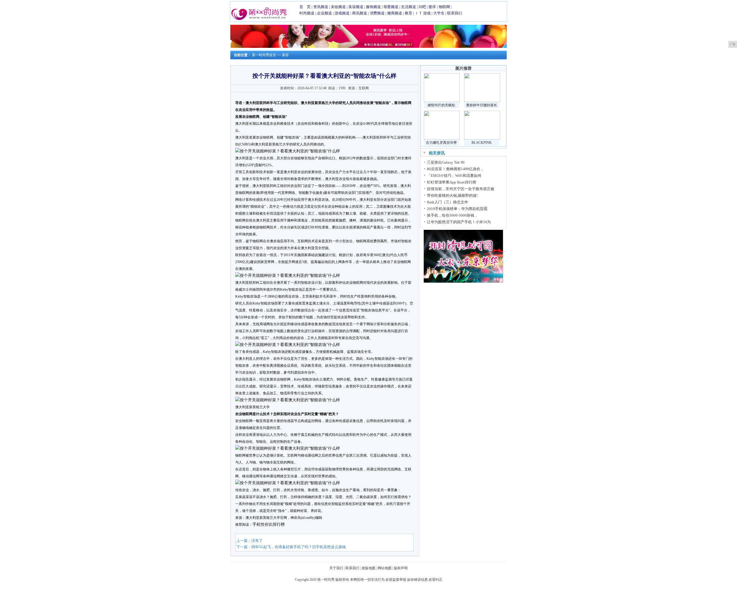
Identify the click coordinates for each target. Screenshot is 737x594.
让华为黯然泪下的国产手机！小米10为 (459, 222)
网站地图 (385, 568)
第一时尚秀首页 (264, 55)
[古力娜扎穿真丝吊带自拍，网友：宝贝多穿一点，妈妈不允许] (442, 138)
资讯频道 (320, 7)
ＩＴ (418, 13)
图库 (432, 7)
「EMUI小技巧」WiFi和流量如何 (454, 175)
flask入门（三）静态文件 (447, 202)
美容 (285, 55)
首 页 (305, 7)
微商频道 (394, 13)
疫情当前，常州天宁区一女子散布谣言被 (460, 189)
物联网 (444, 7)
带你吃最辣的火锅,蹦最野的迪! (452, 195)
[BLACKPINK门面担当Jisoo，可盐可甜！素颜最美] (482, 138)
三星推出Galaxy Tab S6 (446, 162)
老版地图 (368, 568)
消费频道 (377, 13)
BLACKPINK (482, 143)
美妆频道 (338, 7)
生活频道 (408, 7)
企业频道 (324, 13)
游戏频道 (342, 13)
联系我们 (454, 13)
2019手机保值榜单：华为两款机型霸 (457, 209)
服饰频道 (373, 7)
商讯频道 (359, 13)
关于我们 (336, 568)
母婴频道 (390, 7)
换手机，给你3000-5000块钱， (452, 215)
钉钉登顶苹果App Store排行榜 (451, 182)
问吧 (422, 7)
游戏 (427, 13)
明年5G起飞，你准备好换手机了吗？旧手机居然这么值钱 (298, 547)
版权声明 (401, 568)
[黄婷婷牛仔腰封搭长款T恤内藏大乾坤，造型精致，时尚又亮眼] (482, 101)
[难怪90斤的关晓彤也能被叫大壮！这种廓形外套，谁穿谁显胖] (442, 101)
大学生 (439, 13)
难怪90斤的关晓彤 (441, 105)
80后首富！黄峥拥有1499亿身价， (455, 169)
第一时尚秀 (326, 580)
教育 (408, 13)
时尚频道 (306, 13)
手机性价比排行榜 (268, 524)
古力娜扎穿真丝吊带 (441, 143)
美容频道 (355, 7)
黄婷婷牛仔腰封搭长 (481, 105)
